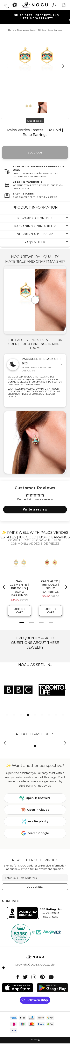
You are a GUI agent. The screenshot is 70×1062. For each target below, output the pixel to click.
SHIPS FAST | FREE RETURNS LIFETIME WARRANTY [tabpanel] (36, 17)
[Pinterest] (42, 977)
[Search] (6, 5)
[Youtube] (51, 977)
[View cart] (63, 4)
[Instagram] (34, 977)
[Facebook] (18, 977)
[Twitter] (25, 977)
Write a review (35, 509)
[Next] (62, 65)
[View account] (54, 4)
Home (11, 30)
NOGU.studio (35, 4)
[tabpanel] (18, 689)
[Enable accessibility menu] (14, 4)
